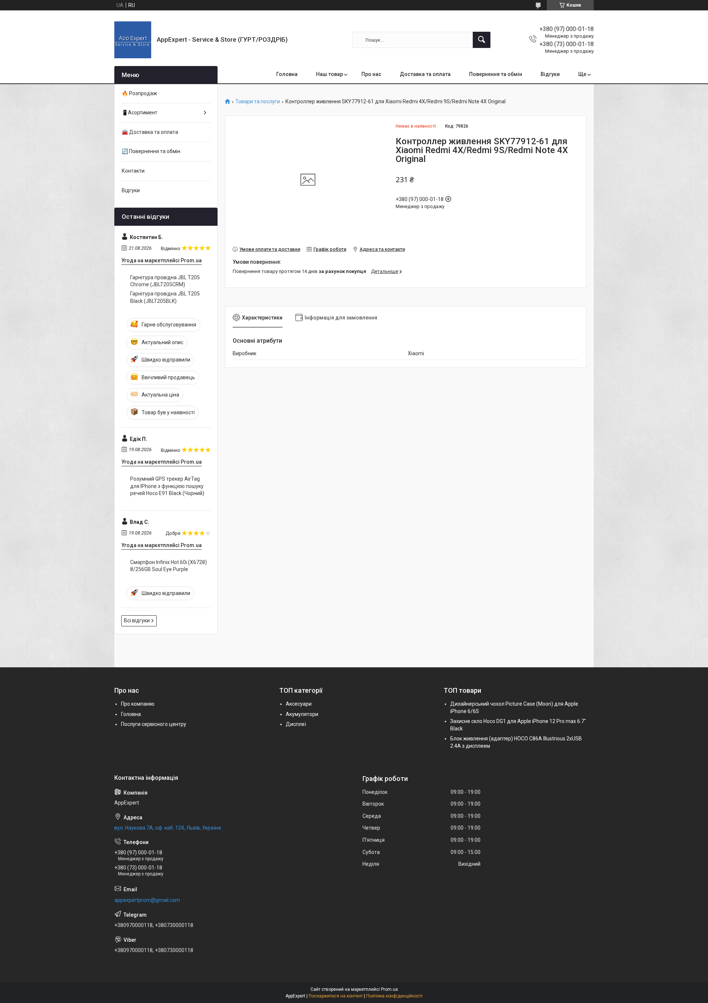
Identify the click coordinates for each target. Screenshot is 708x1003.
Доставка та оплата (425, 74)
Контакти (133, 171)
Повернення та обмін (495, 74)
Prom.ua (389, 989)
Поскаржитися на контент (336, 996)
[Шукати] (481, 40)
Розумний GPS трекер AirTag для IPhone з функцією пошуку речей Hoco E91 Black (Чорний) (167, 486)
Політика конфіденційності (394, 996)
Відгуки (550, 74)
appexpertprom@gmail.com (147, 900)
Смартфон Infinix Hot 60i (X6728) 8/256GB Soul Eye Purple (168, 566)
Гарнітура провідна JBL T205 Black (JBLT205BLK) (165, 297)
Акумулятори (302, 714)
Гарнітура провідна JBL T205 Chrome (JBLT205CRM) (165, 281)
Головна (287, 74)
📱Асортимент (139, 112)
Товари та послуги (257, 101)
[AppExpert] (132, 39)
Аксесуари (299, 704)
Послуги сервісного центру (153, 724)
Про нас (371, 74)
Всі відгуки (137, 620)
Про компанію (138, 704)
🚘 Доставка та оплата (150, 132)
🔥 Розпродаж (139, 93)
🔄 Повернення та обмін (151, 151)
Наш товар (329, 74)
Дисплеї (296, 724)
